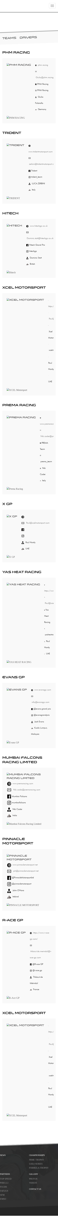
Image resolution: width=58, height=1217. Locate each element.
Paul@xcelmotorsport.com (37, 523)
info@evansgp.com (40, 702)
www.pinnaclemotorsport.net (25, 864)
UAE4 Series (36, 1164)
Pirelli (4, 1183)
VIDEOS (33, 1183)
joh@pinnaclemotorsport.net (26, 871)
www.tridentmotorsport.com (40, 151)
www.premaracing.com (23, 783)
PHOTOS (33, 1179)
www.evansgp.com (42, 689)
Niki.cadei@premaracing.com (26, 789)
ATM (2, 1195)
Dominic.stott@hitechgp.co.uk (39, 238)
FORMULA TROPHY (39, 1168)
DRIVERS (28, 37)
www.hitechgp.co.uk (38, 226)
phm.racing (43, 65)
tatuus (4, 1191)
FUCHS (3, 1187)
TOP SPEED (5, 1179)
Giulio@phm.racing (44, 77)
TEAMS (9, 38)
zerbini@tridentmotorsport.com (42, 164)
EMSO (3, 1199)
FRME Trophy (36, 1160)
